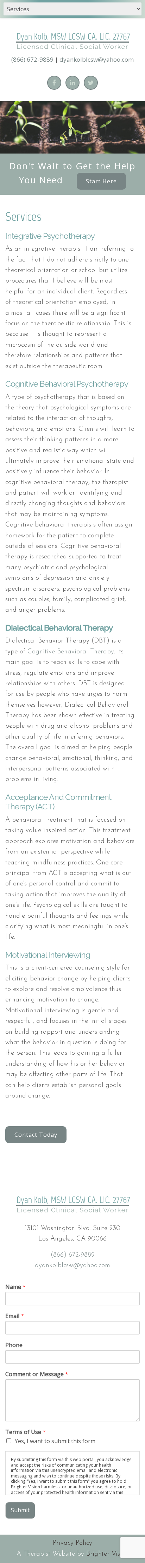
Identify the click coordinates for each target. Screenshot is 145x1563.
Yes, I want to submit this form (55, 1441)
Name (15, 1287)
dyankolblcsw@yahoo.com (96, 59)
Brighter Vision (107, 1554)
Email (14, 1316)
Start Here (101, 181)
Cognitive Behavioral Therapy (70, 651)
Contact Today (35, 1135)
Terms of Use (25, 1432)
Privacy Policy (72, 1543)
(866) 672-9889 (32, 59)
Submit (20, 1510)
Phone (14, 1345)
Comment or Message (36, 1374)
